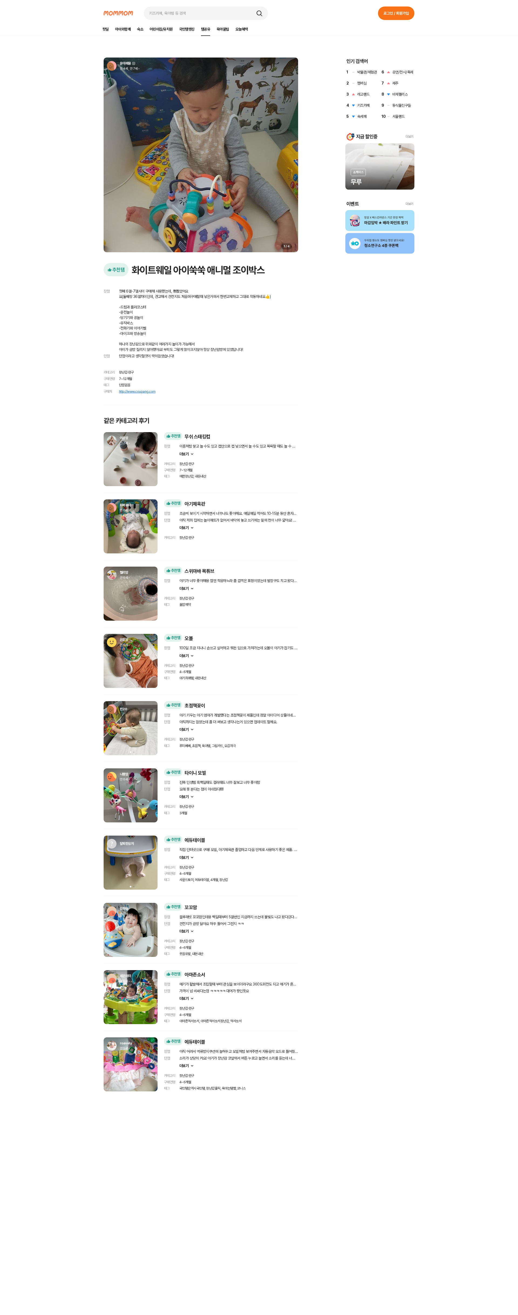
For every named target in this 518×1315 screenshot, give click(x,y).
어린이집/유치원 (161, 29)
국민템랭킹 (187, 29)
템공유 (205, 29)
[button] (259, 13)
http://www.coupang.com (137, 391)
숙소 (140, 29)
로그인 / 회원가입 (396, 13)
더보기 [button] (409, 137)
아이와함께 (123, 29)
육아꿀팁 (223, 29)
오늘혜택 (242, 29)
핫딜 (106, 29)
